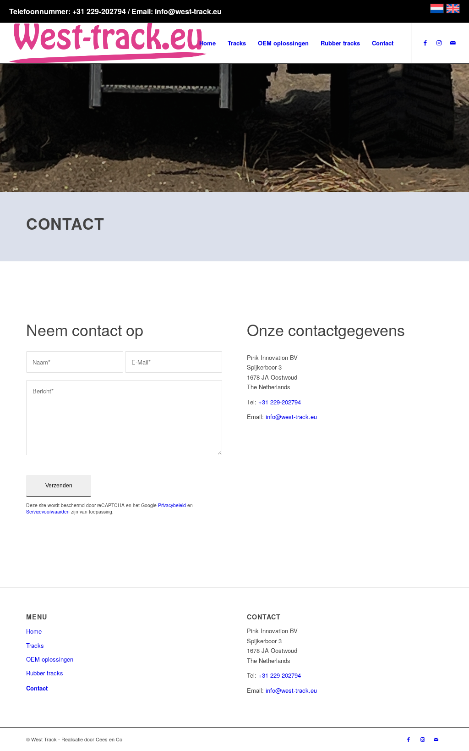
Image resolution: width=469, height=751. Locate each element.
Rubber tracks (44, 672)
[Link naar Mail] (453, 43)
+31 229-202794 (279, 402)
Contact (37, 688)
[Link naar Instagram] (439, 43)
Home (34, 631)
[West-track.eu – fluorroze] (108, 43)
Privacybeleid (172, 505)
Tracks (35, 645)
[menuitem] (207, 43)
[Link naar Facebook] (425, 43)
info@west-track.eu (291, 416)
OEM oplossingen (49, 659)
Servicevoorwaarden (48, 511)
